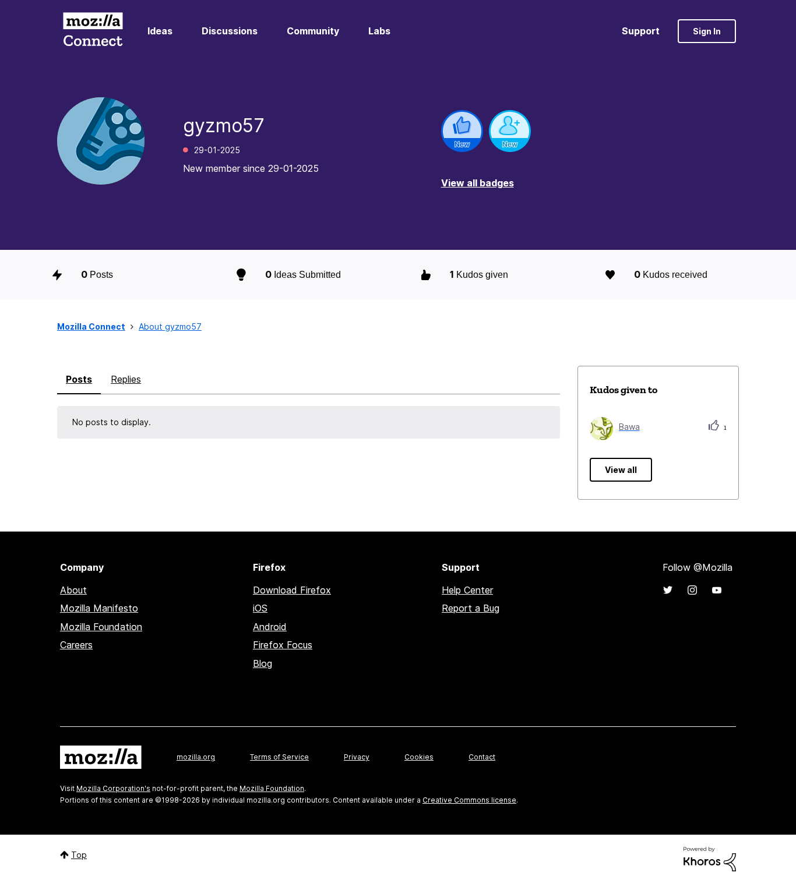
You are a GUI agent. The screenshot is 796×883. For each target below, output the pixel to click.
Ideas (159, 31)
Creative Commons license (469, 800)
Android (270, 627)
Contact (482, 757)
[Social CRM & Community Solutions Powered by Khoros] (710, 858)
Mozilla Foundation (101, 627)
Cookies (419, 757)
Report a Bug (470, 608)
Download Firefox (292, 590)
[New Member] (510, 131)
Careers (76, 645)
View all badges (477, 183)
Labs (379, 31)
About (73, 590)
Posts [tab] (79, 379)
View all (621, 470)
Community (313, 31)
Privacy (356, 757)
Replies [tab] (126, 379)
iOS (260, 608)
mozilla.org (196, 757)
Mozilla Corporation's (113, 788)
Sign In (707, 31)
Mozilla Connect (92, 31)
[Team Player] (462, 131)
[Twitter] (668, 590)
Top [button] (79, 855)
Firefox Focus (282, 645)
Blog (262, 663)
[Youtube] (717, 590)
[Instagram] (692, 590)
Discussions (230, 31)
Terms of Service (279, 757)
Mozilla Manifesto (99, 608)
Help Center (467, 590)
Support (641, 31)
